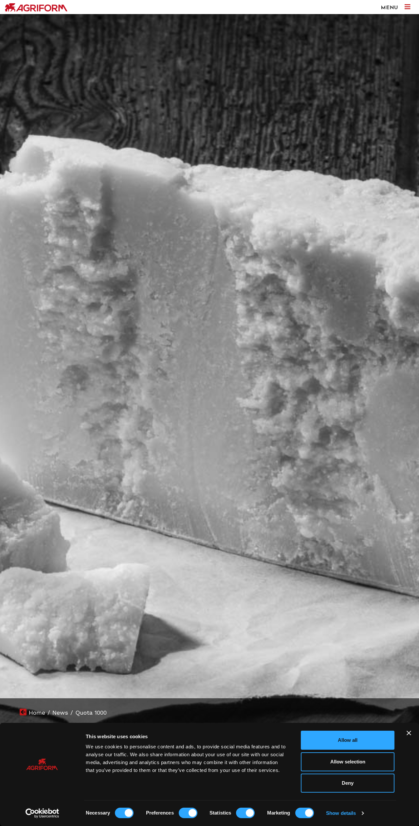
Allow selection (347, 761)
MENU (390, 7)
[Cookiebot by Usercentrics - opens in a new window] (42, 813)
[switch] (188, 813)
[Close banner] (409, 733)
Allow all (347, 740)
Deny (348, 783)
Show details (341, 813)
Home (37, 712)
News (60, 712)
